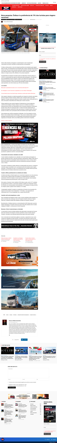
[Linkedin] (55, 2)
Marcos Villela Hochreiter (8, 21)
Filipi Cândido (31, 360)
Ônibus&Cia (4, 19)
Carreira (20, 414)
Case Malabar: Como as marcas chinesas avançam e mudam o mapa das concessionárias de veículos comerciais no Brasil (8, 413)
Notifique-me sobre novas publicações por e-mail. (17, 385)
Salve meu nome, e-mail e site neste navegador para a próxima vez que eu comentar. (22, 382)
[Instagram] (53, 2)
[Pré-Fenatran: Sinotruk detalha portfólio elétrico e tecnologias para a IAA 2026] (40, 88)
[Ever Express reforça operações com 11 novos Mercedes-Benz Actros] (16, 404)
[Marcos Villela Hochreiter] (2, 22)
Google (11, 314)
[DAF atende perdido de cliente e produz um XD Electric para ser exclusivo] (40, 99)
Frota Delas (20, 403)
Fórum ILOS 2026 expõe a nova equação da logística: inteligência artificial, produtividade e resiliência (8, 406)
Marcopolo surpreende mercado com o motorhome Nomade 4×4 (14, 87)
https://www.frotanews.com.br (13, 322)
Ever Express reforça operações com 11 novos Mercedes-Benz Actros (23, 405)
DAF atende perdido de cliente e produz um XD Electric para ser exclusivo (48, 100)
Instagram (54, 439)
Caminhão (44, 98)
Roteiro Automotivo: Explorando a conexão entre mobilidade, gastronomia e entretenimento (47, 82)
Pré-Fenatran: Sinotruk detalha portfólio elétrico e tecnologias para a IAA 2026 (49, 88)
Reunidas (15, 314)
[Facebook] (45, 439)
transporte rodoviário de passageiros (23, 314)
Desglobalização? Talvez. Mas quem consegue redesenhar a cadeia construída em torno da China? (8, 421)
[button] (54, 9)
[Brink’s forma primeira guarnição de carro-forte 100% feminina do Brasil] (16, 410)
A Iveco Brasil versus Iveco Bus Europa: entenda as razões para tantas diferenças (18, 93)
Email (40, 55)
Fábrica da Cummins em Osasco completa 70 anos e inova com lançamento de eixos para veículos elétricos (49, 94)
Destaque (44, 86)
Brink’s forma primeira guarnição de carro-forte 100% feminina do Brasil (23, 411)
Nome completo (42, 51)
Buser (7, 314)
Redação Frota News (42, 84)
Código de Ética (52, 442)
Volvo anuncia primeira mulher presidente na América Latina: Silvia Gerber (22, 417)
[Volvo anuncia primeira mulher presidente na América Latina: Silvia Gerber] (16, 415)
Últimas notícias (18, 19)
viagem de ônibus (33, 314)
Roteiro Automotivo (10, 19)
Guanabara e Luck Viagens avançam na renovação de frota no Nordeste (18, 239)
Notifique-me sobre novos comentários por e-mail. (18, 384)
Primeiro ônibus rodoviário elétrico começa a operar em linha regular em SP (30, 239)
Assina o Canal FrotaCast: (6, 120)
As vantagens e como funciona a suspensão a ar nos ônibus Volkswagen (16, 90)
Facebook (48, 439)
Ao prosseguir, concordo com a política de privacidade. (50, 431)
